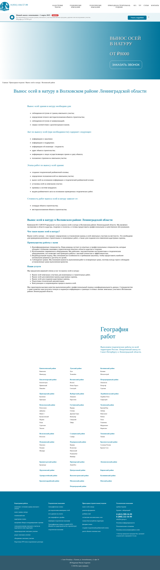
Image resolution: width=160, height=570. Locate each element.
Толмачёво (73, 374)
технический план (19, 515)
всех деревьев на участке (55, 514)
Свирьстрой (103, 399)
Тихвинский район (107, 434)
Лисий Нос (73, 465)
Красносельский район (108, 442)
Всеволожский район (47, 405)
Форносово (103, 428)
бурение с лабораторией (123, 510)
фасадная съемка (87, 524)
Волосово (42, 436)
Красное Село (104, 448)
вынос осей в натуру (88, 507)
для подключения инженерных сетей (59, 510)
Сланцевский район (77, 434)
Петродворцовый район (109, 380)
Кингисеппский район (47, 368)
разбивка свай (86, 514)
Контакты (155, 5)
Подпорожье (73, 454)
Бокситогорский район (47, 380)
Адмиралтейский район (48, 475)
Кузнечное (42, 397)
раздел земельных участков (22, 535)
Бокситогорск (43, 382)
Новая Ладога (74, 385)
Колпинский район (107, 368)
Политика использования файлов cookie (128, 530)
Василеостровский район (79, 475)
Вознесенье (73, 448)
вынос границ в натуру (21, 512)
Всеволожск (43, 408)
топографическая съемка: (55, 507)
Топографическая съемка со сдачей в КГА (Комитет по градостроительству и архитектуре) (62, 525)
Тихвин (102, 436)
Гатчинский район (77, 405)
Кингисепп (42, 371)
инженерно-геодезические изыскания (59, 521)
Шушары (42, 451)
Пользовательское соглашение (125, 526)
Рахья (41, 422)
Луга (71, 371)
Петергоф (103, 385)
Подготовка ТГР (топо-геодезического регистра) (28, 542)
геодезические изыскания (55, 529)
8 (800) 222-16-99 (124, 516)
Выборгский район (77, 394)
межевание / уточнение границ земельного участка (26, 507)
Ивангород (42, 374)
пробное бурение (121, 507)
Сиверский (73, 419)
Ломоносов (103, 382)
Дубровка (42, 411)
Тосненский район (107, 405)
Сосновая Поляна (105, 445)
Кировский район (107, 470)
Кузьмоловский (44, 417)
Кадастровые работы (57, 6)
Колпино (102, 371)
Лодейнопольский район (109, 394)
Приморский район (77, 462)
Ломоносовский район (108, 462)
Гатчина (72, 411)
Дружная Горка (74, 414)
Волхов (72, 382)
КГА (135, 5)
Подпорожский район (78, 442)
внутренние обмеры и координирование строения (28, 522)
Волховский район (77, 380)
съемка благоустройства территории (93, 521)
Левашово (73, 397)
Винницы (72, 456)
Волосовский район (46, 434)
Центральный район (77, 470)
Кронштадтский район (47, 462)
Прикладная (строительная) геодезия (119, 6)
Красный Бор (104, 408)
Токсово (41, 428)
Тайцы (72, 422)
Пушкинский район (46, 442)
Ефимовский (43, 385)
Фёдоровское (104, 425)
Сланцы (72, 436)
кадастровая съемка (20, 519)
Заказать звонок (126, 64)
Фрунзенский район (46, 470)
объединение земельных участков (24, 538)
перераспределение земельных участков (26, 531)
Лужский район (76, 368)
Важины (72, 445)
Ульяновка (103, 422)
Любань (102, 411)
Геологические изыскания (95, 6)
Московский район (77, 481)
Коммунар (73, 417)
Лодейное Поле (104, 397)
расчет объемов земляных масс (91, 531)
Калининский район (107, 475)
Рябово (102, 417)
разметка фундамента (88, 510)
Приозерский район (46, 394)
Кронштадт (42, 465)
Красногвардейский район (49, 481)
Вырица (72, 408)
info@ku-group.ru (121, 519)
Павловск (42, 445)
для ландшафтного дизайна (56, 517)
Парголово (73, 399)
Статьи (146, 5)
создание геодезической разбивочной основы (95, 528)
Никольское (103, 414)
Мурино (41, 419)
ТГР (140, 5)
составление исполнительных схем (92, 517)
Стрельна (103, 388)
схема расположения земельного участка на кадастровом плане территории (27, 527)
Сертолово (42, 425)
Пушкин (41, 448)
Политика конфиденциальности (125, 523)
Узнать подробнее (137, 18)
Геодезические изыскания (75, 6)
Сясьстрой (73, 388)
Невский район (106, 481)
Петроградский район (78, 486)
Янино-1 (41, 414)
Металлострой (104, 374)
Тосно (102, 419)
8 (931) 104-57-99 (19, 5)
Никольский (73, 451)
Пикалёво (42, 388)
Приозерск (42, 399)
